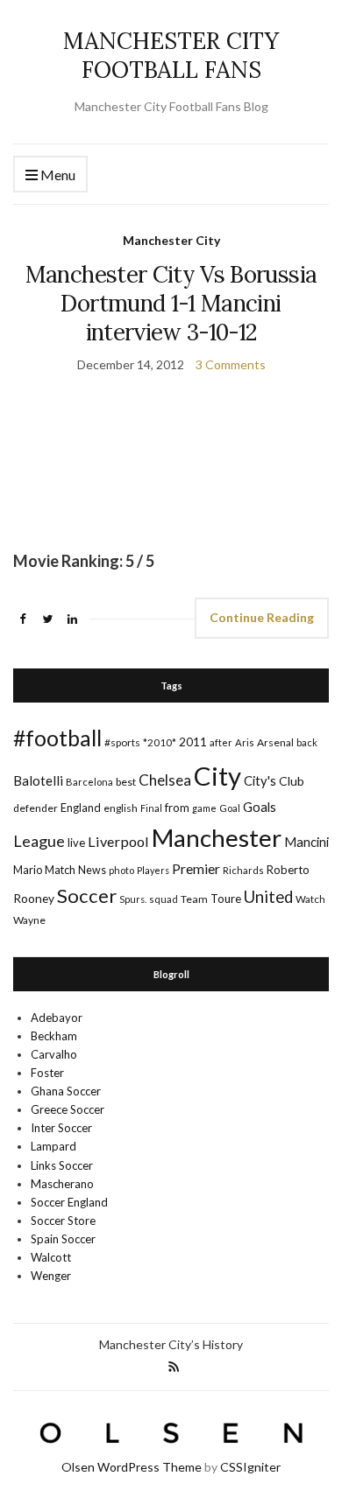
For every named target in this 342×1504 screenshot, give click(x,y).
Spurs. (132, 899)
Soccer (87, 895)
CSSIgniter (250, 1466)
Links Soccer (62, 1165)
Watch (310, 899)
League (39, 840)
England (81, 808)
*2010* (159, 742)
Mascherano (62, 1184)
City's (260, 780)
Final (151, 808)
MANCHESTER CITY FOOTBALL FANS (171, 55)
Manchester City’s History (171, 1344)
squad (163, 899)
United (268, 896)
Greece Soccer (67, 1109)
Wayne (29, 920)
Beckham (54, 1036)
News (92, 870)
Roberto (288, 870)
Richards (243, 870)
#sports (122, 742)
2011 (193, 741)
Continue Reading (262, 617)
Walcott (51, 1257)
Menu (56, 174)
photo (121, 870)
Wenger (51, 1276)
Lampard (53, 1146)
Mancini (306, 842)
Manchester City (171, 240)
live (76, 843)
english (120, 808)
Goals (259, 807)
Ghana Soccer (66, 1091)
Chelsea (165, 780)
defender (35, 808)
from (177, 808)
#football (57, 737)
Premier (196, 868)
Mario (27, 870)
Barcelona (89, 781)
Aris (244, 742)
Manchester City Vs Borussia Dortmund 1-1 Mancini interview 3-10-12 (171, 303)
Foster (47, 1073)
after (221, 742)
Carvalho (54, 1054)
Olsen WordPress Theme (131, 1466)
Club (291, 780)
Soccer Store (63, 1221)
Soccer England (69, 1202)
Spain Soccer (63, 1239)
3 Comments (231, 364)
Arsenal (275, 742)
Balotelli (38, 780)
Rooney (33, 898)
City (217, 775)
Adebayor (56, 1018)
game (204, 808)
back (306, 742)
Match (60, 870)
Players (153, 870)
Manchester (216, 837)
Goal (229, 808)
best (126, 781)
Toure (225, 899)
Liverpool (118, 841)
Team (194, 899)
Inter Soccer (61, 1128)
